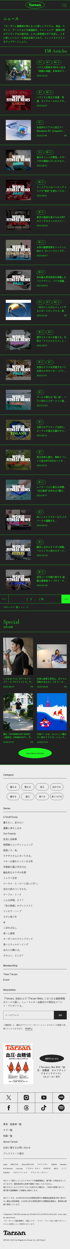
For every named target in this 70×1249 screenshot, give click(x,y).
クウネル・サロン (33, 1168)
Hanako (63, 1164)
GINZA (54, 1164)
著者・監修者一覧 (12, 1124)
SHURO (6, 1172)
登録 (60, 1015)
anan (5, 1164)
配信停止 (29, 1029)
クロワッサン (42, 1164)
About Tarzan (10, 1141)
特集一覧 (7, 1135)
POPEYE (47, 1168)
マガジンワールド (20, 1172)
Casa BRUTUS (27, 1164)
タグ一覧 (14, 607)
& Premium (8, 1168)
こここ (64, 1168)
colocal (19, 1168)
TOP (5, 607)
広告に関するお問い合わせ (17, 1147)
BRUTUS (14, 1164)
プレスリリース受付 (13, 1153)
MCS (56, 1168)
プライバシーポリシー (40, 1172)
